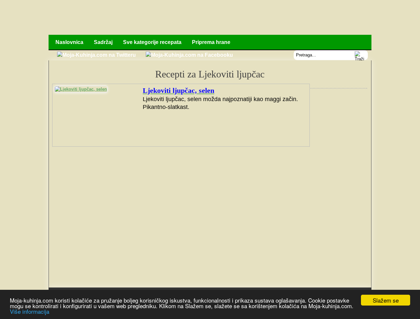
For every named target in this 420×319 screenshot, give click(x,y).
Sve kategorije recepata (152, 42)
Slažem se (386, 300)
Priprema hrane (211, 42)
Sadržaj (103, 42)
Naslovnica (69, 42)
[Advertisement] (251, 18)
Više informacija (29, 311)
